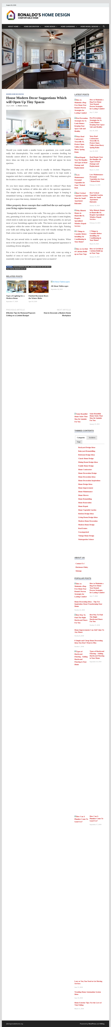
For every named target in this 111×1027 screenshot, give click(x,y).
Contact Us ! (80, 563)
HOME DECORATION (31, 26)
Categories (81, 438)
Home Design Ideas (85, 484)
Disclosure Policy (82, 567)
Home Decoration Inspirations (89, 480)
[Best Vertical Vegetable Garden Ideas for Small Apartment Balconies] (81, 193)
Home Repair (83, 506)
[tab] (81, 438)
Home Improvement (85, 488)
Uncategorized (83, 532)
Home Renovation (84, 503)
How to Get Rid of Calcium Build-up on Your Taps (96, 251)
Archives (92, 438)
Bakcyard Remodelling (86, 451)
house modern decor (21, 267)
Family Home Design (86, 466)
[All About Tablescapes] (60, 282)
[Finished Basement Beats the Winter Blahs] (39, 287)
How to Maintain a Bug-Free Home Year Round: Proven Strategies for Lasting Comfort (97, 104)
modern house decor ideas (40, 267)
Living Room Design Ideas (88, 517)
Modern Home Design (86, 525)
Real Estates (82, 528)
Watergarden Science (86, 539)
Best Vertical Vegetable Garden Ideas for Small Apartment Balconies (96, 197)
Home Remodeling (85, 499)
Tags (78, 442)
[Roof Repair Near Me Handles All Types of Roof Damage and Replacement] (81, 157)
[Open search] (103, 26)
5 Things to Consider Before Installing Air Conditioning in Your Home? (96, 235)
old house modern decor (16, 269)
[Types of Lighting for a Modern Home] (16, 287)
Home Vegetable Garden (87, 510)
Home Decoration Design (87, 473)
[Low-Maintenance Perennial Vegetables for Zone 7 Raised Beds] (81, 175)
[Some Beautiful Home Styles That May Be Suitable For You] (81, 414)
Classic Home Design (86, 458)
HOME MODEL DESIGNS (89, 26)
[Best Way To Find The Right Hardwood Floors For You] (81, 615)
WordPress (92, 1024)
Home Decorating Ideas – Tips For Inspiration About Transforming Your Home (88, 604)
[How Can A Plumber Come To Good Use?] (81, 816)
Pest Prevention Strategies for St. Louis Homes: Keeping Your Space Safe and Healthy (97, 122)
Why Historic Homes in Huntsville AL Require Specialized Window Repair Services (97, 214)
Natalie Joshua (23, 106)
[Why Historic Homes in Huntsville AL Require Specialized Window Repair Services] (81, 210)
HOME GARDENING (68, 26)
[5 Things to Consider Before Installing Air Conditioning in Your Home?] (81, 231)
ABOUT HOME (13, 26)
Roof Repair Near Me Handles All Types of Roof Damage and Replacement (96, 161)
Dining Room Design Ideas (88, 462)
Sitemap (79, 571)
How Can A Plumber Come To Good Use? (96, 818)
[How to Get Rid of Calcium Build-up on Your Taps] (81, 249)
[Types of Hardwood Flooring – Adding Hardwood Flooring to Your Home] (81, 651)
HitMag (102, 1024)
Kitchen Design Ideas (86, 514)
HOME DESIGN (50, 26)
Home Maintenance (85, 492)
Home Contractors (85, 469)
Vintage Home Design (86, 536)
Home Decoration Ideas (86, 477)
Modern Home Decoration (15, 94)
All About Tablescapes (59, 286)
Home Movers (83, 495)
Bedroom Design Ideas (86, 455)
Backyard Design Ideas (86, 447)
